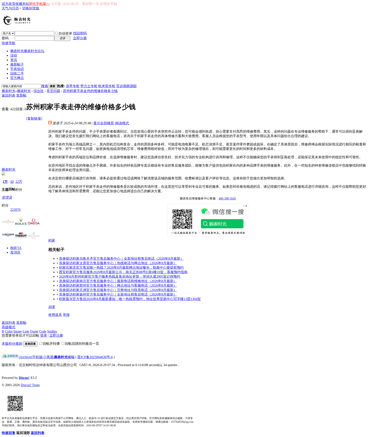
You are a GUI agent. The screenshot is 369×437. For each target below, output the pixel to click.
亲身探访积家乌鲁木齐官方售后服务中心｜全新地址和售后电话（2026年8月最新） (121, 258)
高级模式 (8, 327)
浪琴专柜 (72, 86)
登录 (43, 335)
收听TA (16, 248)
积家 (51, 240)
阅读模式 (122, 123)
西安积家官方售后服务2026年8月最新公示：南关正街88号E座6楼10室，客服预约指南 (123, 272)
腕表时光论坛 (64, 357)
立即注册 (80, 38)
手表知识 (17, 69)
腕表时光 (27, 51)
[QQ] (10, 357)
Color (9, 331)
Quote (34, 331)
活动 (13, 55)
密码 (5, 38)
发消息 (15, 252)
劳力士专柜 (88, 86)
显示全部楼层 (103, 123)
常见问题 (53, 91)
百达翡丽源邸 (126, 86)
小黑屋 (48, 357)
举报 (66, 315)
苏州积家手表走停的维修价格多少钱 (90, 91)
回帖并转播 (51, 343)
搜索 (44, 86)
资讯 (13, 60)
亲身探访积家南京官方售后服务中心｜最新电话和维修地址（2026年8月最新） (118, 281)
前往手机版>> (39, 4)
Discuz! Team (30, 385)
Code (42, 331)
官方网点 (17, 78)
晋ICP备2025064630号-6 (95, 357)
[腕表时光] (18, 24)
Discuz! (24, 378)
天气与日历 (10, 8)
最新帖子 (17, 64)
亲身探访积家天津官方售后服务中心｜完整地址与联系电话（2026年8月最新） (118, 290)
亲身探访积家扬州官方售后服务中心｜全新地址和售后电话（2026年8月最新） (118, 294)
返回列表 (8, 95)
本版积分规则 (12, 343)
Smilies (52, 331)
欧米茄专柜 (106, 86)
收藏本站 (22, 4)
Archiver (26, 357)
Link (26, 331)
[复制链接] (34, 118)
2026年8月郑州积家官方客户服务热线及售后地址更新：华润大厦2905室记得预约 (119, 276)
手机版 (37, 357)
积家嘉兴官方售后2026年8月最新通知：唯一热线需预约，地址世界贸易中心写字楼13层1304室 (130, 299)
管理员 (7, 197)
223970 (15, 209)
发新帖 (21, 95)
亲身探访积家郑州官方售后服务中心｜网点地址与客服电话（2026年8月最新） (118, 285)
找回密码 (80, 33)
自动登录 (65, 33)
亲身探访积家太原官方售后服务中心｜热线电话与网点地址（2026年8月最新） (118, 263)
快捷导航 (8, 43)
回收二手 (17, 73)
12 (12, 181)
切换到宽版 (30, 8)
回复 (51, 307)
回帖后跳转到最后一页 (82, 343)
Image (17, 331)
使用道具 (55, 315)
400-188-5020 (227, 198)
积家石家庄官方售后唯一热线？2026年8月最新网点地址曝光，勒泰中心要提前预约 (121, 267)
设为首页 (8, 4)
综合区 (39, 91)
